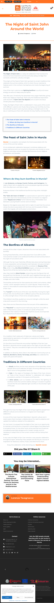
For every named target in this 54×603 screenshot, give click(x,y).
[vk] (15, 553)
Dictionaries (31, 526)
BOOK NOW (17, 1)
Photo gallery (6, 526)
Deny (18, 597)
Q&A (4, 529)
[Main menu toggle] (2, 8)
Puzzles (30, 524)
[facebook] (4, 553)
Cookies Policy (12, 600)
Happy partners (7, 524)
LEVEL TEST (8, 1)
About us (5, 520)
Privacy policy (18, 600)
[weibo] (17, 553)
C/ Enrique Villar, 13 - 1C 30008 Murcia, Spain (11, 540)
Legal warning (24, 600)
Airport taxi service (8, 531)
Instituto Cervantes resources (36, 522)
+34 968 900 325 (9, 544)
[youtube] (12, 553)
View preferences (29, 597)
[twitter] (6, 553)
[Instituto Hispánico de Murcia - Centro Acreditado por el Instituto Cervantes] (36, 8)
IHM (11, 15)
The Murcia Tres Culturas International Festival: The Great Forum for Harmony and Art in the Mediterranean (11, 480)
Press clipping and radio (9, 522)
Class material (31, 531)
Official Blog (16, 15)
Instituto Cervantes (33, 520)
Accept (7, 597)
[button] (33, 586)
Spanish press (31, 529)
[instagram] (9, 553)
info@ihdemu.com (10, 546)
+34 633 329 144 (9, 549)
